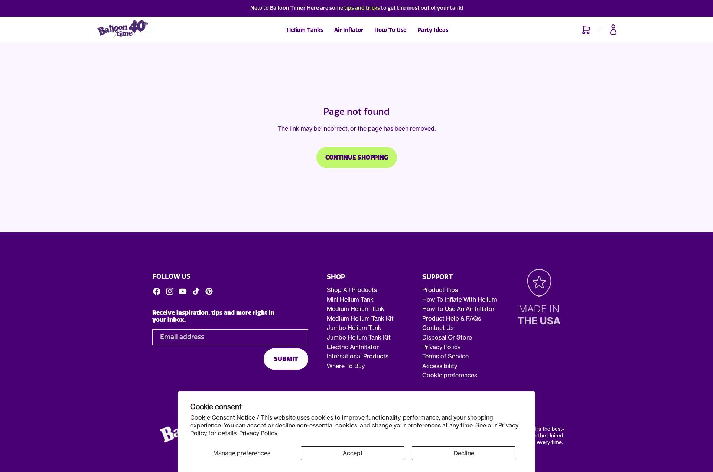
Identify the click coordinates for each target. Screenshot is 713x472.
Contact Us (437, 327)
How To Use (390, 30)
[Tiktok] (196, 290)
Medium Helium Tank (355, 308)
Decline (463, 453)
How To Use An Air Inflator (458, 308)
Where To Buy (346, 366)
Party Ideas (433, 30)
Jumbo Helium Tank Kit (359, 337)
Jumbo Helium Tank (354, 327)
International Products (357, 356)
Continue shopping (356, 157)
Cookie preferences (449, 375)
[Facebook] (156, 290)
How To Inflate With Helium (459, 299)
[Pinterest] (209, 290)
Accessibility (439, 366)
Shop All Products (352, 290)
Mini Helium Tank (350, 299)
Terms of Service (445, 356)
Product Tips (440, 290)
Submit (286, 358)
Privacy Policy (258, 433)
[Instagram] (169, 290)
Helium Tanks (305, 30)
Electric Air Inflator (353, 346)
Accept (353, 453)
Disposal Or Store (447, 337)
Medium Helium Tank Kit (360, 318)
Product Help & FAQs (451, 318)
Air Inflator (348, 30)
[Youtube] (182, 290)
